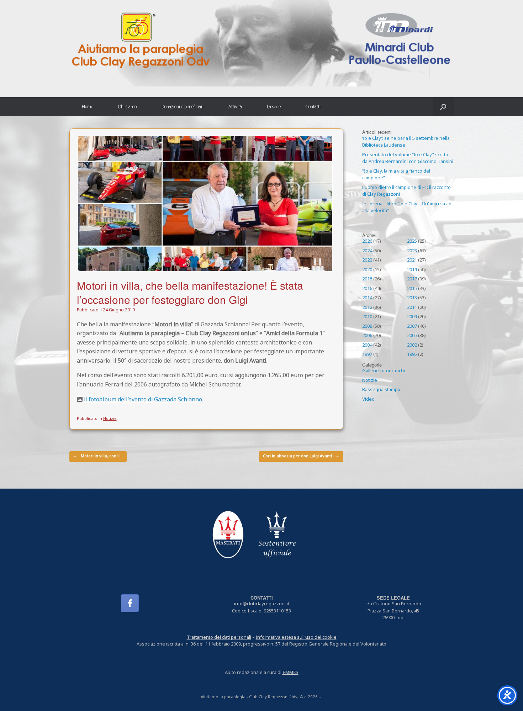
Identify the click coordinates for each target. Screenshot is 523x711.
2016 (367, 289)
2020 (367, 270)
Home (87, 107)
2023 (412, 251)
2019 (412, 270)
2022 (367, 260)
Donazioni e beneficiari (183, 107)
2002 (412, 345)
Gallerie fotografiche (384, 371)
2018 (367, 279)
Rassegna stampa (381, 390)
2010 (367, 317)
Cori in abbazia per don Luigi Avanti (301, 456)
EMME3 (290, 673)
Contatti (313, 107)
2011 (412, 308)
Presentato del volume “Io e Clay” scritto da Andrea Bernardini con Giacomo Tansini (407, 158)
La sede (274, 107)
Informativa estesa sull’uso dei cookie (296, 637)
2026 (367, 241)
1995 (412, 355)
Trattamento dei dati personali (219, 637)
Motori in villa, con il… (98, 456)
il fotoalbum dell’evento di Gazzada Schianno (143, 400)
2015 (412, 289)
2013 (412, 298)
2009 (412, 317)
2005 (412, 336)
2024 (367, 251)
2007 (412, 326)
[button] (443, 106)
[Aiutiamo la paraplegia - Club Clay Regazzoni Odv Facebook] (130, 603)
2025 (412, 241)
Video (368, 399)
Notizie (110, 419)
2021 (412, 260)
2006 (367, 336)
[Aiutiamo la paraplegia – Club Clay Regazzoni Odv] (261, 43)
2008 (367, 326)
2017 (412, 279)
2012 (367, 308)
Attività (235, 107)
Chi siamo (127, 107)
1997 (367, 355)
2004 (367, 345)
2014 (367, 298)
